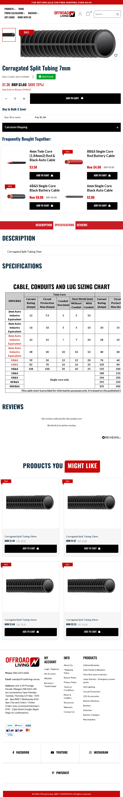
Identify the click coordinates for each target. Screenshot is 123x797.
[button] (115, 55)
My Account (50, 673)
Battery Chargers (91, 715)
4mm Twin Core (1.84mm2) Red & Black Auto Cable (42, 155)
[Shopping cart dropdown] (88, 14)
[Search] (118, 14)
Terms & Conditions (69, 688)
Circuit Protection (91, 691)
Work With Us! (24, 18)
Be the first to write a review (61, 425)
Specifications (64, 225)
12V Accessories (91, 696)
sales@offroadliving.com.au (22, 679)
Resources (69, 702)
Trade (21, 9)
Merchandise (89, 719)
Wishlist (48, 678)
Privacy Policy (70, 682)
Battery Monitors (91, 701)
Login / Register (51, 669)
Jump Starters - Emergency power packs (99, 681)
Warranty (68, 707)
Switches (87, 710)
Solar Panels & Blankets (94, 670)
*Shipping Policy (68, 671)
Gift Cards (9, 18)
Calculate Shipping (16, 127)
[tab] (43, 225)
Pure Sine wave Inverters (95, 674)
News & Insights (68, 696)
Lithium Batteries (91, 665)
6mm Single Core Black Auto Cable (100, 188)
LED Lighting (89, 687)
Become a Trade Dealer (50, 684)
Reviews (82, 225)
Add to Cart (72, 98)
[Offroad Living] (64, 13)
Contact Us (69, 712)
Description (44, 225)
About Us (68, 665)
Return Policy (70, 677)
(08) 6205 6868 (17, 673)
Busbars (87, 705)
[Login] (79, 14)
